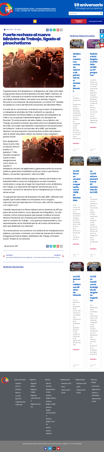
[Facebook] (45, 448)
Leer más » (76, 143)
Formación (95, 386)
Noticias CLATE (66, 383)
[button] (35, 21)
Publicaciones (65, 380)
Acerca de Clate (19, 380)
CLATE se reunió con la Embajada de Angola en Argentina (94, 288)
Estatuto (18, 389)
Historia (17, 393)
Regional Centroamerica (35, 398)
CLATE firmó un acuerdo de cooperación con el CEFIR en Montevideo (77, 186)
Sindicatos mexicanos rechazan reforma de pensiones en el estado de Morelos (77, 72)
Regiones (33, 380)
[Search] (101, 13)
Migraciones (96, 389)
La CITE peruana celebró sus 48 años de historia (77, 286)
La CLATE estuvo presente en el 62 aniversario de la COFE (94, 182)
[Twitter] (49, 448)
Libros (63, 387)
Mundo (48, 427)
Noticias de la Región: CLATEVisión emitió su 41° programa (94, 64)
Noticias (47, 380)
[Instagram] (54, 448)
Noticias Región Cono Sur (50, 421)
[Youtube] (58, 448)
